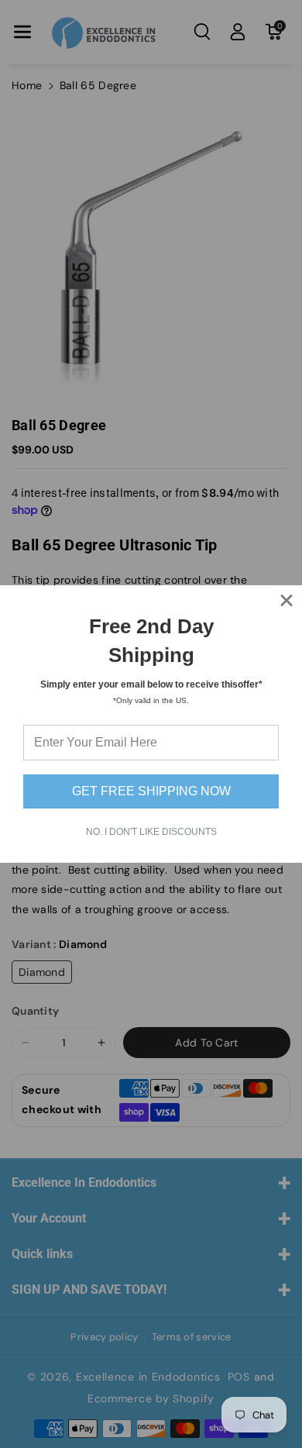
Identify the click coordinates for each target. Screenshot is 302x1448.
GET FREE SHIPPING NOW (151, 791)
